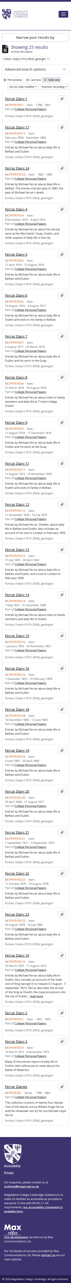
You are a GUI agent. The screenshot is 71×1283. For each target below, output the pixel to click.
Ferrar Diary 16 (17, 668)
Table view (53, 79)
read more (36, 996)
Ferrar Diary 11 (17, 463)
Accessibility (12, 1166)
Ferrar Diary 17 (17, 127)
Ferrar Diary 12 (17, 504)
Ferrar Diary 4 (16, 209)
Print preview (14, 79)
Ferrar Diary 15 (17, 636)
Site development (16, 1237)
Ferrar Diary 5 (16, 254)
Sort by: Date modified (22, 86)
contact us (48, 1255)
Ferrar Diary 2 (16, 1013)
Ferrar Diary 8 (16, 377)
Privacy (9, 1173)
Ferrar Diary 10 (17, 955)
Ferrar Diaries (16, 1087)
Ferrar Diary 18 (17, 709)
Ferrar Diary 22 (17, 873)
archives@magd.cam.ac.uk (21, 1186)
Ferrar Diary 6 (16, 295)
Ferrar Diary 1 (16, 99)
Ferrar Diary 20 (17, 791)
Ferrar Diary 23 (17, 914)
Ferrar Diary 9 (16, 422)
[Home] (16, 14)
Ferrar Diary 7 (16, 336)
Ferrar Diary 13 (17, 550)
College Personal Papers (30, 109)
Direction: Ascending (53, 86)
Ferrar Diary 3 (16, 1041)
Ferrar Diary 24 (17, 168)
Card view (35, 79)
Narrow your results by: (35, 37)
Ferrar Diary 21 (17, 832)
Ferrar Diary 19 (17, 750)
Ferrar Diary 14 (17, 595)
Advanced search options (25, 69)
